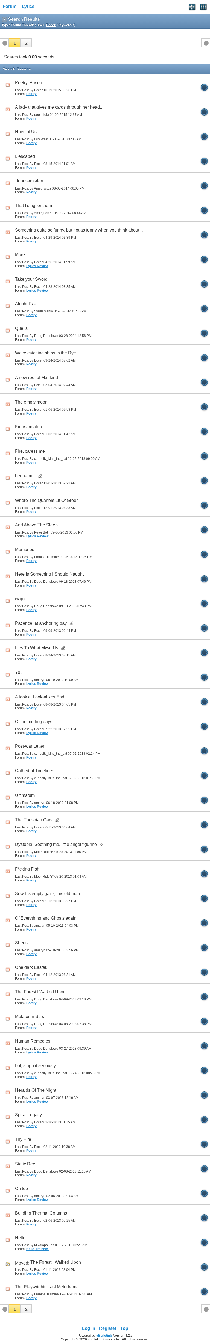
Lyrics (28, 6)
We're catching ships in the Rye (45, 353)
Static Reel (25, 1164)
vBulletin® (104, 1335)
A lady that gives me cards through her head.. (58, 107)
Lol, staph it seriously (35, 1065)
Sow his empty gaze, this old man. (48, 893)
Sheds (21, 942)
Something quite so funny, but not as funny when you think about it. (79, 230)
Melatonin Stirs (29, 1016)
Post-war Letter (29, 746)
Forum (9, 6)
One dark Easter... (32, 967)
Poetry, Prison (28, 82)
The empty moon (31, 402)
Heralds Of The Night (35, 1090)
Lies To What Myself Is (36, 648)
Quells (21, 328)
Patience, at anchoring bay (41, 623)
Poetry (31, 94)
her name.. (25, 475)
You (19, 672)
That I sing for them (33, 205)
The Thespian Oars (33, 820)
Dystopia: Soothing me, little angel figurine (56, 844)
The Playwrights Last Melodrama (47, 1286)
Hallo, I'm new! (37, 1249)
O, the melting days (33, 721)
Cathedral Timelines (34, 770)
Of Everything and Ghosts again (46, 918)
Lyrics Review (37, 266)
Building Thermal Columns (41, 1213)
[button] (14, 42)
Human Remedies (32, 1041)
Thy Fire (23, 1139)
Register (107, 1328)
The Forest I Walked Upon (40, 992)
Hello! (21, 1237)
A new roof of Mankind (36, 377)
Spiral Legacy (28, 1114)
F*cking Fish (27, 869)
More (20, 254)
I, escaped (25, 156)
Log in (88, 1328)
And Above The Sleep (36, 525)
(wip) (20, 598)
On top (21, 1188)
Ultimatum (25, 795)
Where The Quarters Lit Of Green (47, 500)
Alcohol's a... (27, 303)
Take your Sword (31, 279)
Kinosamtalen (28, 426)
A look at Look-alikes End (39, 697)
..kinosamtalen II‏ (30, 181)
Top (124, 1328)
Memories (24, 549)
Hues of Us (26, 131)
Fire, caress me (30, 451)
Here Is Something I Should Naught (49, 574)
